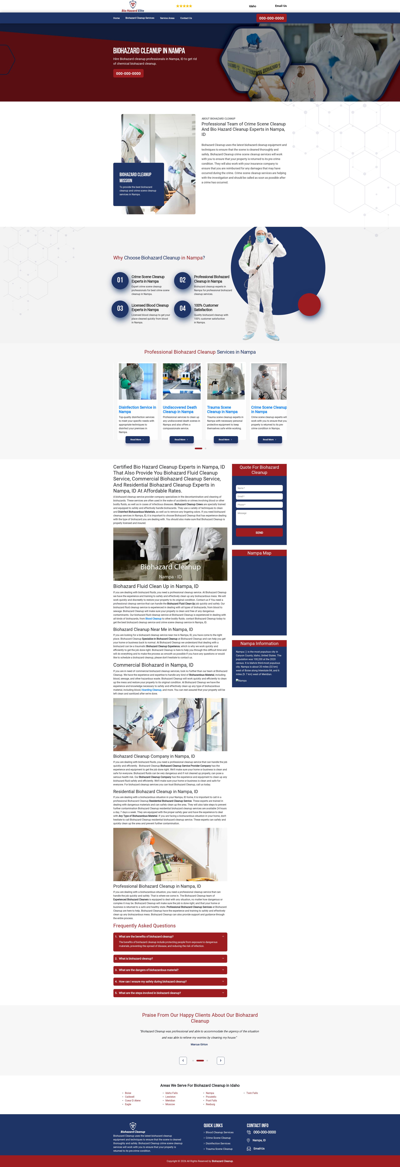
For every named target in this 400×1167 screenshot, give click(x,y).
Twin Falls (252, 1093)
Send (259, 533)
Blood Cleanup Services (220, 1132)
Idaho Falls (171, 1093)
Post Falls (211, 1100)
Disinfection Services (218, 1143)
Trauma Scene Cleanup (219, 1148)
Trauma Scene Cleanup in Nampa (218, 409)
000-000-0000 (271, 18)
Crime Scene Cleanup (218, 1137)
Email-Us (281, 5)
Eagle (128, 1104)
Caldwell (129, 1096)
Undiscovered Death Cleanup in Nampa (176, 409)
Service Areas (167, 18)
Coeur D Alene (132, 1100)
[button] (198, 448)
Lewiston (170, 1096)
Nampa (210, 1093)
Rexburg (210, 1104)
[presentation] (183, 1061)
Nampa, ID (259, 1140)
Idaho (252, 6)
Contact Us (186, 18)
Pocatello (211, 1096)
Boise (128, 1093)
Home (116, 18)
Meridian (170, 1100)
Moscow (170, 1104)
